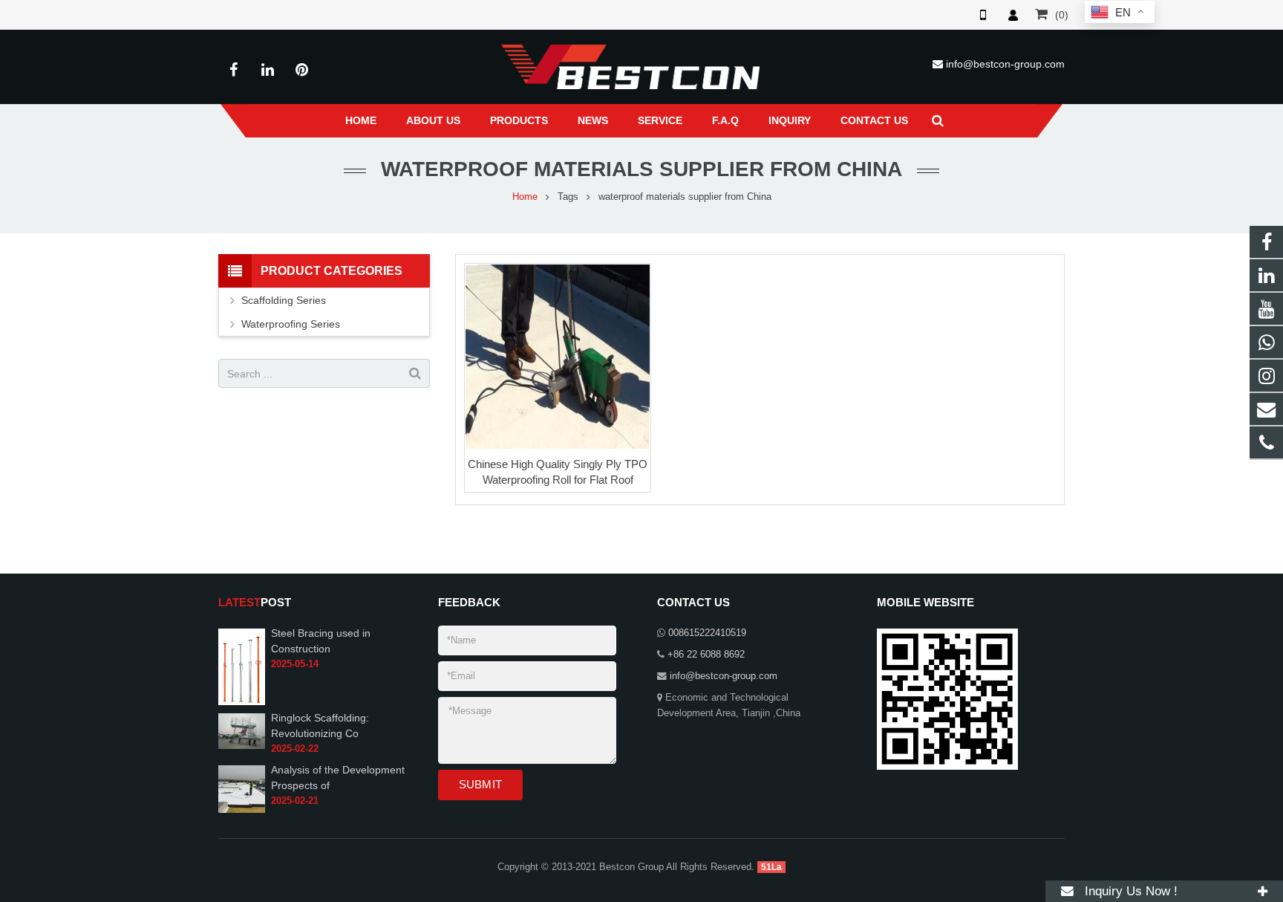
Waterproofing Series (290, 324)
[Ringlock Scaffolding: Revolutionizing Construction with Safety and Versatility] (241, 730)
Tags (568, 197)
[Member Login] (1013, 15)
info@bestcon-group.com (1005, 64)
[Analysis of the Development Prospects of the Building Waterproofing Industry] (241, 788)
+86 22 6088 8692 (706, 654)
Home (525, 197)
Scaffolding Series (283, 300)
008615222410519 (707, 633)
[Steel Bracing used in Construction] (241, 666)
